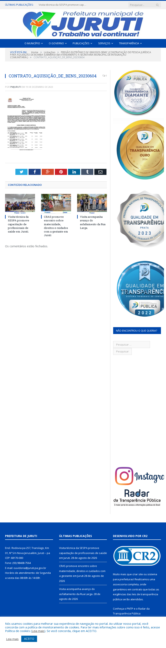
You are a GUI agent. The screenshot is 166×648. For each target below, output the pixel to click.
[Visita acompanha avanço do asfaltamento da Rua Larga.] (92, 204)
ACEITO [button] (29, 639)
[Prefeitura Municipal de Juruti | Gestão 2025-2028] (83, 23)
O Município (32, 43)
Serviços (104, 43)
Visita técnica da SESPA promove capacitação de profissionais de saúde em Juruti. (18, 224)
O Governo (56, 43)
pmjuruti (15, 86)
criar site (137, 574)
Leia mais (38, 631)
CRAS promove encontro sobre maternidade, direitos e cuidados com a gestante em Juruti (63, 4)
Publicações (81, 43)
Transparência (129, 43)
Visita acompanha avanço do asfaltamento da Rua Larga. (92, 222)
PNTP (130, 608)
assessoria (120, 584)
